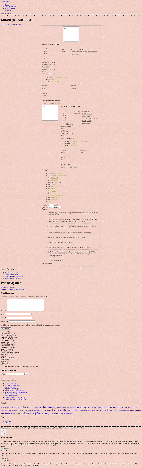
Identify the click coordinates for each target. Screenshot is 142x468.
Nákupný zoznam (10, 8)
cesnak (14, 407)
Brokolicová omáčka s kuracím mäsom (13, 289)
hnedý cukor (55, 193)
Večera (67, 77)
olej (72, 410)
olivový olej (78, 410)
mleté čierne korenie (49, 410)
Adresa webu (5, 321)
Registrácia (8, 421)
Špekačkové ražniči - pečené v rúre (15, 399)
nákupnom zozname (86, 122)
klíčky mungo (56, 197)
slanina (132, 410)
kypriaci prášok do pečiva (110, 407)
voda (54, 184)
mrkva (68, 410)
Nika (20, 24)
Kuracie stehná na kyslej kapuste (15, 397)
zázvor (54, 191)
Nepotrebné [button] (4, 458)
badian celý (54, 178)
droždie (37, 407)
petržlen (87, 410)
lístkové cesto (134, 407)
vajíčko (37, 413)
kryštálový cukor (84, 407)
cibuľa (53, 189)
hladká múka (46, 407)
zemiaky (63, 413)
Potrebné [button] (3, 446)
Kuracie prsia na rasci (11, 273)
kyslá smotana (125, 407)
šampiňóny (69, 413)
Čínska (54, 79)
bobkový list (3, 407)
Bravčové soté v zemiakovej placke (15, 390)
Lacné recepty (54, 81)
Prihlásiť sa (8, 423)
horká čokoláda (66, 407)
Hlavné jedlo (56, 77)
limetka (51, 202)
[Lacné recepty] (6, 13)
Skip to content (5, 1)
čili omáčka (54, 199)
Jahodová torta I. (10, 387)
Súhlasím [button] (82, 428)
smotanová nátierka (16, 413)
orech (83, 410)
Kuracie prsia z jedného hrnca (14, 276)
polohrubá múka (94, 410)
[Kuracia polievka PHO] (71, 41)
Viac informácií (74, 428)
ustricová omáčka (57, 195)
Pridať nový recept (10, 6)
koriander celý (62, 176)
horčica (72, 407)
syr (27, 413)
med (15, 410)
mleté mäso (36, 410)
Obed (62, 77)
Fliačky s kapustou (10, 383)
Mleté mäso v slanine (7, 287)
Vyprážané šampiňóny (11, 389)
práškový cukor (107, 410)
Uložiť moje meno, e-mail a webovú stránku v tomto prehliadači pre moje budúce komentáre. (31, 325)
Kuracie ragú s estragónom (13, 278)
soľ (23, 413)
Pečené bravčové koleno (12, 385)
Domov (7, 5)
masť (13, 410)
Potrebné (6, 448)
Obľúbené (8, 10)
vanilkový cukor (48, 413)
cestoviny (19, 407)
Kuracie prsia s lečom (11, 274)
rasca (115, 410)
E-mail (3, 318)
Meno (3, 314)
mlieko (63, 410)
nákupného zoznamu (87, 49)
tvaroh (30, 413)
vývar (55, 182)
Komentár (4, 311)
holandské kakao (57, 407)
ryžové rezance (57, 173)
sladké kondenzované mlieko (123, 410)
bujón (8, 407)
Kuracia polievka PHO (12, 394)
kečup (75, 407)
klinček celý (54, 180)
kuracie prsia (56, 186)
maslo (9, 410)
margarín (3, 410)
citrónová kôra (31, 407)
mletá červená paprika (25, 410)
